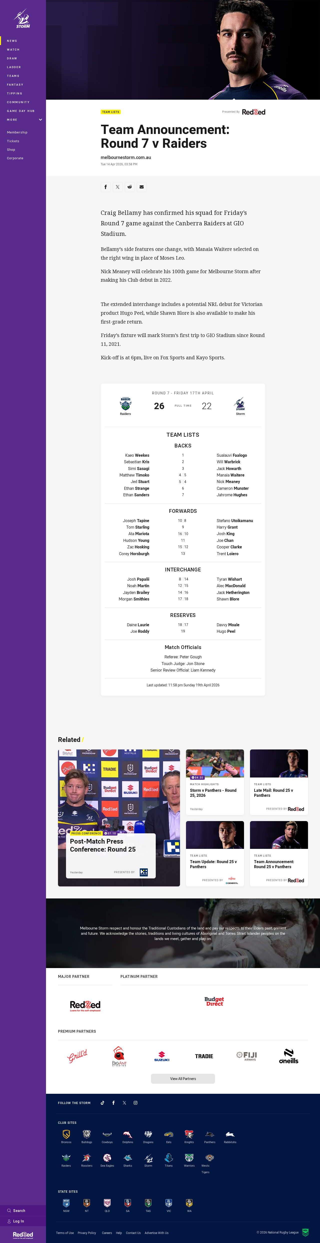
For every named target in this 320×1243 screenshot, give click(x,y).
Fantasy (15, 84)
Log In (18, 1221)
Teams (13, 76)
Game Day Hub (21, 111)
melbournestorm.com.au (126, 157)
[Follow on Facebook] (114, 1102)
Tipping (14, 93)
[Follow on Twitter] (124, 1102)
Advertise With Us (156, 1233)
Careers (107, 1233)
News (12, 41)
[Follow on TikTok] (102, 1102)
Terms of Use (65, 1233)
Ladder (14, 67)
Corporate (15, 158)
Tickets (13, 141)
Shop (11, 149)
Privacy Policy (87, 1233)
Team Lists (111, 112)
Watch (13, 49)
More (12, 119)
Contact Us (133, 1233)
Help (119, 1233)
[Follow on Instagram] (136, 1102)
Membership (17, 132)
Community (18, 102)
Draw (12, 58)
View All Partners (183, 1078)
